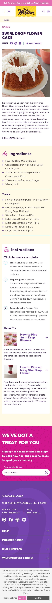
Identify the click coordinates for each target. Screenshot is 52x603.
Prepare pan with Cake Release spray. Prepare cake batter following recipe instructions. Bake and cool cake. (28, 268)
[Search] (43, 11)
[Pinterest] (15, 43)
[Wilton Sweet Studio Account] (8, 11)
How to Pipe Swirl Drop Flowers (28, 337)
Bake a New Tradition (38, 3)
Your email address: (13, 467)
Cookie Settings (10, 598)
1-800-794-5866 (12, 496)
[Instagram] (17, 520)
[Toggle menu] (3, 11)
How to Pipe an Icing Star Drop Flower (31, 370)
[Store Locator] (48, 11)
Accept (22, 598)
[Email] (20, 43)
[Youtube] (24, 520)
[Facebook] (11, 43)
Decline (38, 598)
